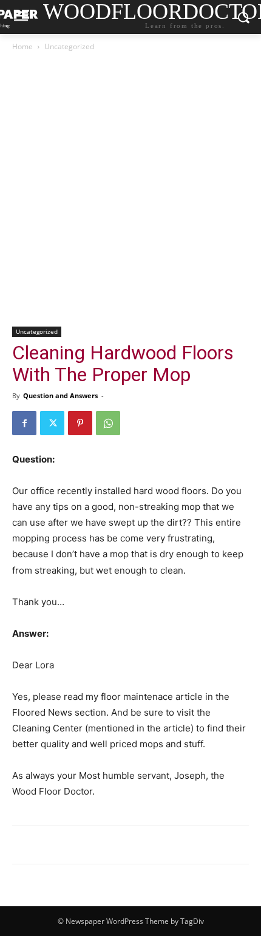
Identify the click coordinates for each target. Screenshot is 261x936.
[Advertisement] (130, 189)
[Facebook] (24, 423)
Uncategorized (69, 46)
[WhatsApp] (108, 423)
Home (22, 46)
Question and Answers (60, 395)
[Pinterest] (80, 423)
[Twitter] (52, 423)
